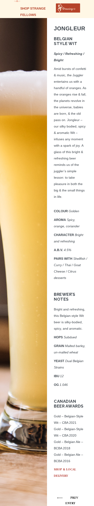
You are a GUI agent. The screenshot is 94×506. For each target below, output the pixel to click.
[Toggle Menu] (74, 8)
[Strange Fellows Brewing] (17, 1)
